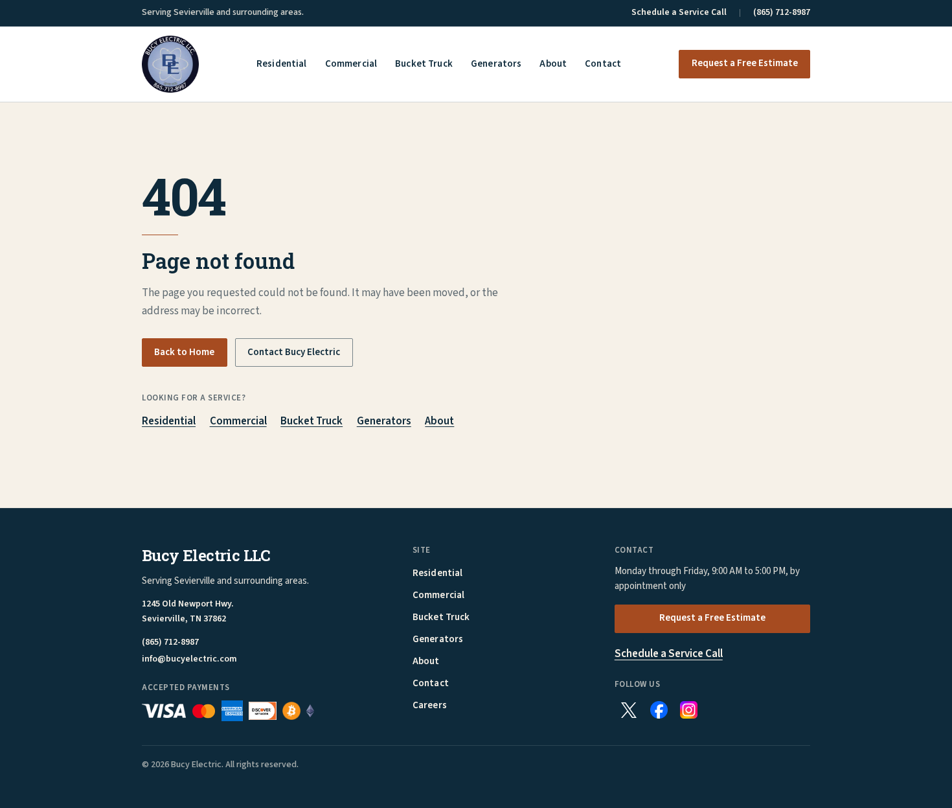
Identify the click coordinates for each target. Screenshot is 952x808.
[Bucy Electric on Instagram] (689, 710)
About (553, 64)
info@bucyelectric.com (189, 659)
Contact (603, 64)
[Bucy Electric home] (170, 64)
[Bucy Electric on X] (629, 710)
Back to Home (184, 352)
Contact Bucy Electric (293, 352)
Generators (496, 64)
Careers (430, 705)
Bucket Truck (424, 64)
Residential (281, 64)
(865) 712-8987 (781, 12)
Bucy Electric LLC (206, 555)
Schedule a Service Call (679, 12)
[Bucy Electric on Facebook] (658, 710)
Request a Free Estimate (745, 63)
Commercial (351, 64)
